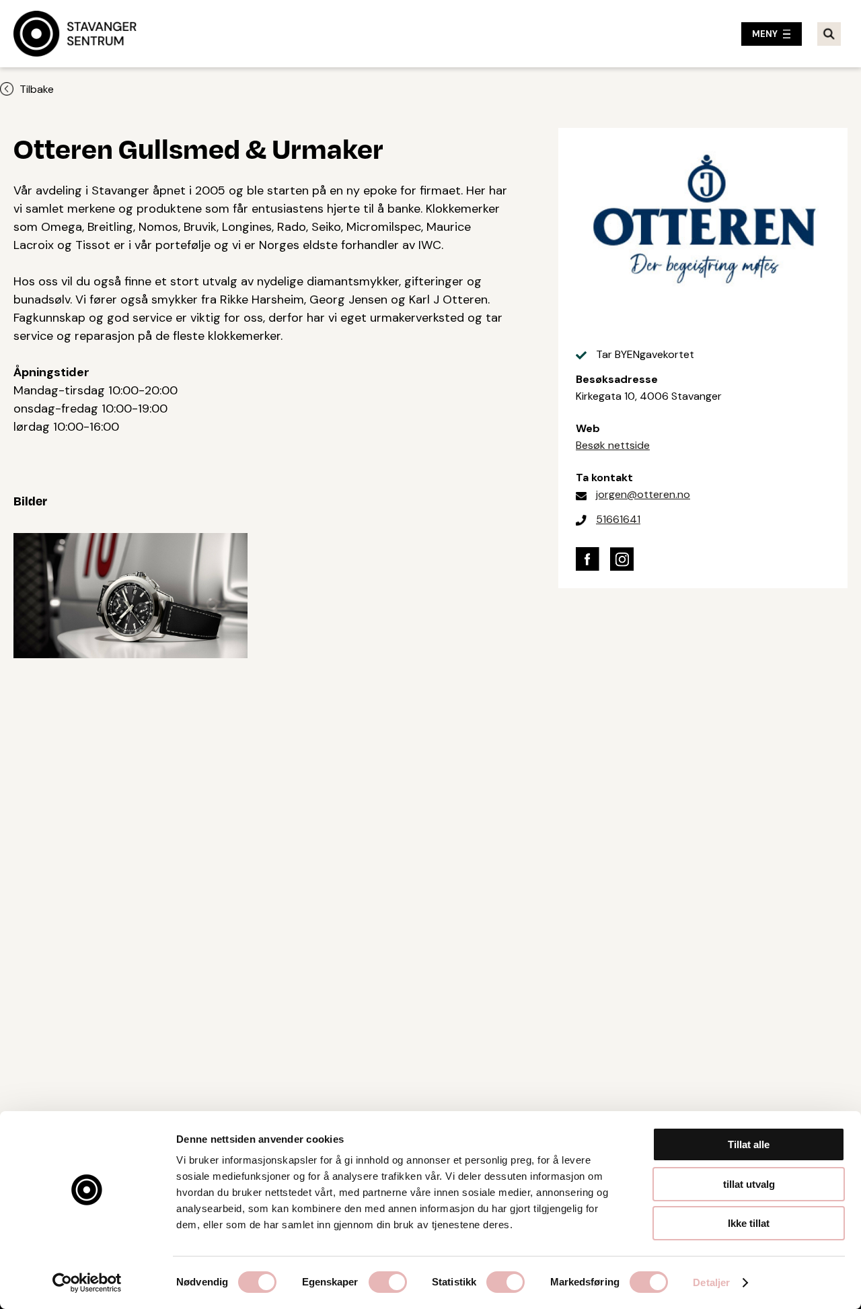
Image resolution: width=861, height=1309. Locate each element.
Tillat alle (749, 1144)
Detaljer (711, 1282)
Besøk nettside (613, 445)
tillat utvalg (749, 1184)
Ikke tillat (749, 1223)
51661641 (618, 519)
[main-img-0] (130, 592)
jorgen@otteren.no (643, 494)
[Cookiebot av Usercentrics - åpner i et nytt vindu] (87, 1283)
